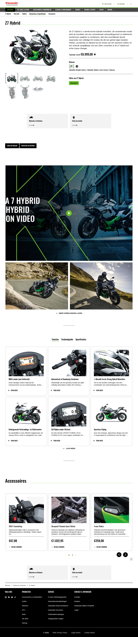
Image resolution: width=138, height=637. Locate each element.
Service (77, 10)
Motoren (10, 10)
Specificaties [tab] (80, 339)
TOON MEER (14, 390)
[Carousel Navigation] (122, 555)
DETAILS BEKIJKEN (16, 547)
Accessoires (52, 14)
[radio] (74, 83)
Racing (110, 10)
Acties (101, 10)
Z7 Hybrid (8, 14)
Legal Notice (76, 633)
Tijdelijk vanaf (74, 55)
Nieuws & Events (89, 10)
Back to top (131, 559)
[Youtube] (12, 597)
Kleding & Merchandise (63, 10)
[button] (47, 121)
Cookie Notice (89, 633)
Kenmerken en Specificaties (37, 14)
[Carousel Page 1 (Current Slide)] (69, 555)
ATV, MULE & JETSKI (23, 10)
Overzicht (16, 14)
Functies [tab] (55, 339)
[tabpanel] (69, 408)
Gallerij (24, 14)
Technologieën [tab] (67, 339)
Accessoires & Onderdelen (42, 10)
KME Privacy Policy (60, 633)
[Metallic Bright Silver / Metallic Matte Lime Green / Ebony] (71, 66)
